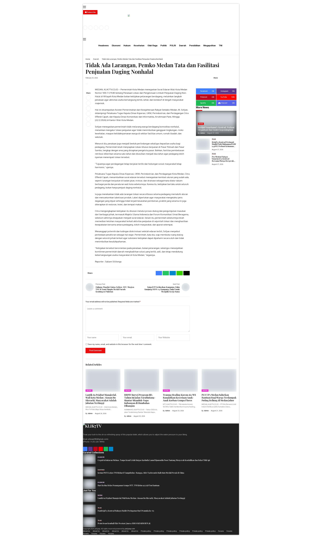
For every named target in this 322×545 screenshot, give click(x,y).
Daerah (96, 59)
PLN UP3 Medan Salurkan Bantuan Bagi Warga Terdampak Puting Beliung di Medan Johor (219, 397)
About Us (86, 531)
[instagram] (96, 28)
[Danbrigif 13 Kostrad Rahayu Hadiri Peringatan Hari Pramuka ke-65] (89, 510)
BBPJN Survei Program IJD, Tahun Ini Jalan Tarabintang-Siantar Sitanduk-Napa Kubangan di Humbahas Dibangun (139, 400)
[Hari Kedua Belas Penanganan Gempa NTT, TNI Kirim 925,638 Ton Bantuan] (89, 484)
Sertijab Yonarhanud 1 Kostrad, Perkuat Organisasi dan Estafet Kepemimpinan (216, 128)
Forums (221, 531)
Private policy (146, 531)
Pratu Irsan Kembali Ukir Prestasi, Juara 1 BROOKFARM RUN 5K (124, 523)
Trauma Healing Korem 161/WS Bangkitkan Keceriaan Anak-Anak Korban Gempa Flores (179, 397)
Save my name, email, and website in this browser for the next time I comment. (120, 344)
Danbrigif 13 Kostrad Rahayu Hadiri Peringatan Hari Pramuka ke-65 (126, 511)
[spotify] (106, 449)
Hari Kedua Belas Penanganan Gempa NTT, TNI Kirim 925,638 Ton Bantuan (128, 485)
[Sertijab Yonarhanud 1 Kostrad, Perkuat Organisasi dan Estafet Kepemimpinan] (216, 123)
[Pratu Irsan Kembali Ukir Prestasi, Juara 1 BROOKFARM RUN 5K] (89, 522)
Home (88, 59)
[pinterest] (101, 28)
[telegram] (111, 449)
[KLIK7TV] (104, 427)
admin (202, 133)
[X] (90, 28)
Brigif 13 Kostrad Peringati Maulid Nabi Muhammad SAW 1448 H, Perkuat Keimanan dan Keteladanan (224, 144)
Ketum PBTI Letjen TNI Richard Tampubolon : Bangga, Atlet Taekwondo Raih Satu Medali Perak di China (141, 473)
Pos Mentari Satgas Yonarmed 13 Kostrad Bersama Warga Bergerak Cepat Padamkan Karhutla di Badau (224, 159)
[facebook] (85, 28)
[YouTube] (107, 28)
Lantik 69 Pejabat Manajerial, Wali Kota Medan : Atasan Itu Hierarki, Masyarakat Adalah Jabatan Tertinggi (101, 399)
